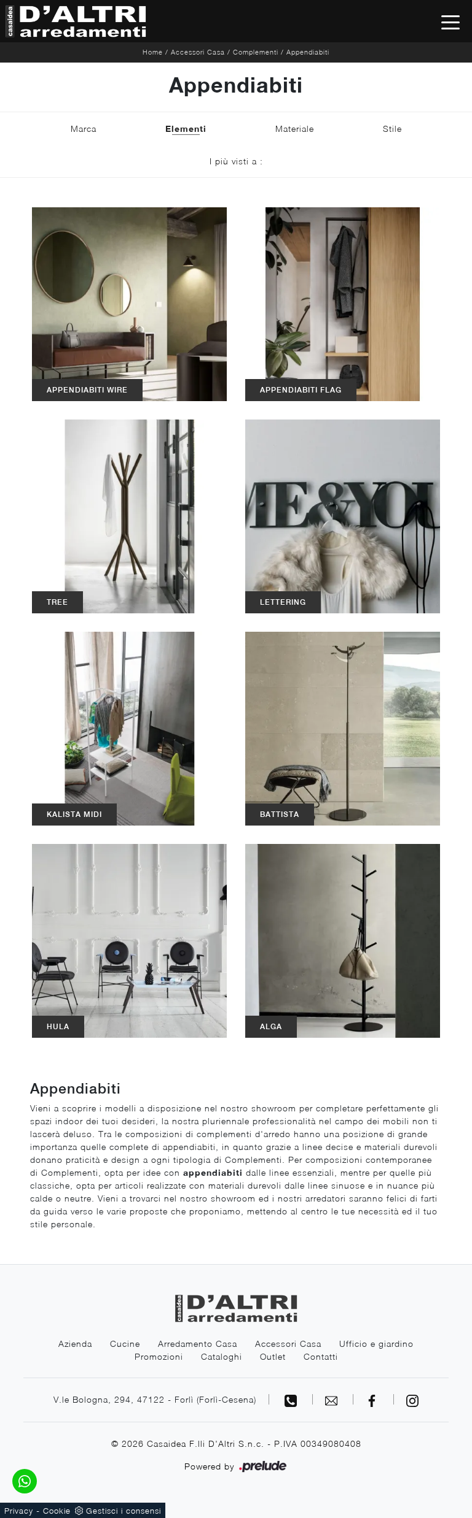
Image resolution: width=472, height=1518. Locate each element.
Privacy (18, 1511)
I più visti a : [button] (236, 161)
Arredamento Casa (197, 1343)
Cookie (57, 1511)
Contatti (321, 1356)
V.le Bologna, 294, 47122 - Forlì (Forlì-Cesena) (154, 1399)
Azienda (75, 1343)
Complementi (255, 52)
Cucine (125, 1343)
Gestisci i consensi (123, 1511)
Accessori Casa (198, 52)
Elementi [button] (185, 128)
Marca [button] (83, 128)
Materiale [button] (294, 128)
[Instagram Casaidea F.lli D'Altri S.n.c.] (412, 1399)
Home (153, 52)
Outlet (273, 1356)
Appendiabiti (307, 52)
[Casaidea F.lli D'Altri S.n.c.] (75, 21)
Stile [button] (392, 128)
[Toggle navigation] (450, 21)
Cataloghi (221, 1356)
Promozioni (159, 1356)
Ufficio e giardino (376, 1343)
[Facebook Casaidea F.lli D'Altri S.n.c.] (373, 1399)
